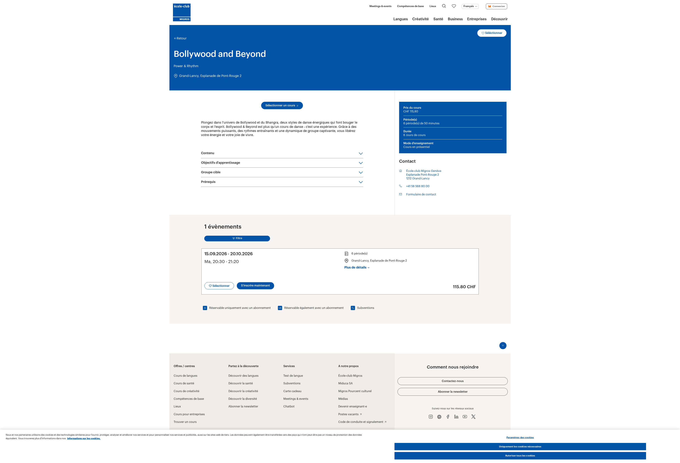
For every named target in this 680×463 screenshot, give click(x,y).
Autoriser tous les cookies (520, 455)
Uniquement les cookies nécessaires (520, 446)
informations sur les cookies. (83, 438)
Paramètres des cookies (520, 437)
